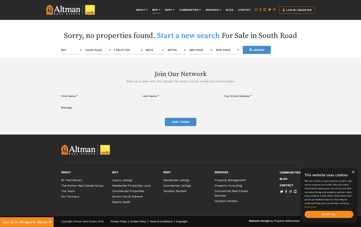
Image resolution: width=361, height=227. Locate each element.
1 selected (122, 50)
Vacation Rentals (175, 191)
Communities (189, 9)
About (141, 9)
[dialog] (329, 195)
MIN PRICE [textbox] (196, 50)
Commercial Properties (128, 191)
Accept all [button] (329, 214)
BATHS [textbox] (172, 50)
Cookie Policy (138, 221)
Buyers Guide (121, 202)
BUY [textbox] (63, 50)
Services (212, 9)
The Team (68, 191)
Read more (311, 207)
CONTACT (286, 185)
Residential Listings (176, 180)
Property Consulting (228, 185)
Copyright (182, 221)
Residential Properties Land (131, 185)
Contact (244, 9)
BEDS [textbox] (149, 50)
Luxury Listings (122, 180)
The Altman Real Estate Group (82, 185)
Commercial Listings (177, 185)
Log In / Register (299, 9)
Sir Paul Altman (71, 180)
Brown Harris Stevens (127, 196)
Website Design (259, 220)
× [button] (353, 172)
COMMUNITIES (290, 172)
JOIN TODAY (180, 122)
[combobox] (71, 50)
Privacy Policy (118, 221)
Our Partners (70, 196)
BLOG (283, 179)
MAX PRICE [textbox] (223, 50)
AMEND (258, 50)
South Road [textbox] (93, 50)
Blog (229, 9)
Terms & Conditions (161, 221)
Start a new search (188, 35)
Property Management (230, 180)
